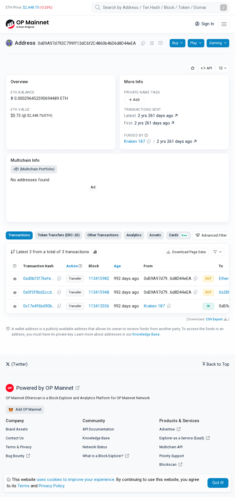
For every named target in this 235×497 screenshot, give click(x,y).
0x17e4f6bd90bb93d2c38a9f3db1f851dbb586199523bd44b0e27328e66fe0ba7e (39, 306)
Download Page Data (188, 252)
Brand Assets (17, 429)
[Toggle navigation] (224, 24)
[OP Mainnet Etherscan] (27, 24)
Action (72, 266)
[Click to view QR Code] (152, 43)
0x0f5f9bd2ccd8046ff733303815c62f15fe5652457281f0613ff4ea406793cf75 (39, 292)
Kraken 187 (154, 306)
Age (117, 266)
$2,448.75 (31, 7)
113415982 (99, 278)
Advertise (167, 429)
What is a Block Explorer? (103, 456)
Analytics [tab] (134, 235)
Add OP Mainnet (28, 409)
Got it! (218, 482)
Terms (11, 447)
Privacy (26, 447)
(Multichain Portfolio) (33, 169)
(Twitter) (19, 364)
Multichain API (171, 447)
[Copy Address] (143, 43)
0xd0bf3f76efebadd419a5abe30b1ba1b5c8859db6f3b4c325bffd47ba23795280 (39, 278)
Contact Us (15, 438)
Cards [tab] (178, 235)
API (209, 68)
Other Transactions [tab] (103, 235)
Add (136, 100)
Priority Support (171, 456)
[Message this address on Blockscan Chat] (160, 43)
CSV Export (214, 319)
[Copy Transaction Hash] (59, 279)
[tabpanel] (117, 278)
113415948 (99, 292)
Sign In (207, 24)
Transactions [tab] (19, 235)
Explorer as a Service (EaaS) (182, 438)
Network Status (95, 447)
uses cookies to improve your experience (75, 479)
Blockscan (168, 464)
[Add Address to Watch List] (192, 68)
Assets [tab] (155, 235)
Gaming (215, 43)
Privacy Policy (51, 486)
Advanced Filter (214, 235)
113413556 (99, 306)
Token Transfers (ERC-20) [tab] (59, 235)
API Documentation (98, 429)
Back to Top (218, 364)
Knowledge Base (146, 334)
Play (193, 43)
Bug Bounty (15, 456)
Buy (175, 43)
